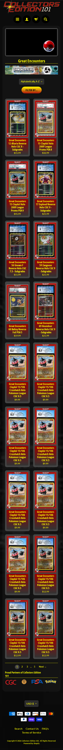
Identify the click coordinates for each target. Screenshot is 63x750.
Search (18, 728)
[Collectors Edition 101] (31, 7)
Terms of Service (31, 732)
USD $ (30, 703)
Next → (43, 666)
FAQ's (45, 728)
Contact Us (32, 728)
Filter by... (31, 90)
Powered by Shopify (32, 743)
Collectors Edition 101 (30, 741)
